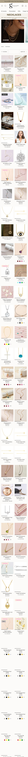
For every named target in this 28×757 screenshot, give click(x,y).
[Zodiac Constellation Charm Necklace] (7, 292)
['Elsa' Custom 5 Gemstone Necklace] (7, 175)
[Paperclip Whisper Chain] (7, 452)
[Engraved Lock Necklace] (7, 271)
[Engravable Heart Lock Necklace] (7, 605)
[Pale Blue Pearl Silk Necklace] (7, 749)
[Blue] (20, 282)
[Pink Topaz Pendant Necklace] (7, 373)
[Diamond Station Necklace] (7, 61)
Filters (5, 51)
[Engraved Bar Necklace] (7, 568)
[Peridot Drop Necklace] (7, 529)
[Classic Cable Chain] (21, 137)
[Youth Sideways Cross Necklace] (7, 510)
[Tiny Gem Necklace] (7, 99)
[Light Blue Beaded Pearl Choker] (7, 642)
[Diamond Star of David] (7, 230)
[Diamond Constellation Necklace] (21, 175)
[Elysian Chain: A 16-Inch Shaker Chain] (21, 490)
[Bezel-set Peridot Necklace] (7, 549)
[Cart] (25, 6)
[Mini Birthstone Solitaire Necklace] (21, 118)
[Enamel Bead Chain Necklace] (21, 271)
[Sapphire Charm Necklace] (21, 394)
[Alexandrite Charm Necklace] (21, 194)
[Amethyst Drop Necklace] (21, 249)
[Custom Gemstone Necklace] (21, 605)
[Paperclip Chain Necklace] (21, 61)
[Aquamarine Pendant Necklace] (7, 394)
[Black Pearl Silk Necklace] (21, 749)
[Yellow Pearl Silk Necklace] (7, 332)
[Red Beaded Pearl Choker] (7, 685)
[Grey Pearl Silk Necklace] (21, 728)
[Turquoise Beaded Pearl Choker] (7, 707)
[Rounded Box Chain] (21, 568)
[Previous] (2, 1)
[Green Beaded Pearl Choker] (21, 685)
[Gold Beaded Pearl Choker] (7, 664)
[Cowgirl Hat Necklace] (21, 586)
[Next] (26, 1)
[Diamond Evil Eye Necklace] (21, 230)
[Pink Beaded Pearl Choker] (21, 664)
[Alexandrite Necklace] (21, 549)
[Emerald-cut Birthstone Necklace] (21, 332)
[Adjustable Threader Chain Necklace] (7, 137)
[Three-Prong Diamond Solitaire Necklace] (21, 510)
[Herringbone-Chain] (7, 156)
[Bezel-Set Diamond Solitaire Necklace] (7, 471)
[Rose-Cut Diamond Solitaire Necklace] (21, 292)
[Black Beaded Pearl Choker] (21, 642)
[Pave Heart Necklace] (7, 213)
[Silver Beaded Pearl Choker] (21, 311)
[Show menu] (2, 6)
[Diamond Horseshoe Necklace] (7, 586)
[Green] (22, 282)
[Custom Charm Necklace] (21, 624)
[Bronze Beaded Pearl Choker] (21, 707)
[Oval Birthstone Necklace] (7, 194)
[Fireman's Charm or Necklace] (21, 156)
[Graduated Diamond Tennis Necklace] (7, 249)
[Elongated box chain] (21, 213)
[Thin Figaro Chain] (21, 452)
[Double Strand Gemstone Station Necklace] (7, 490)
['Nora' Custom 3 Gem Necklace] (21, 80)
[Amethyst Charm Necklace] (21, 415)
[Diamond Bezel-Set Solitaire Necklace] (7, 311)
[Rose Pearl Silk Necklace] (7, 728)
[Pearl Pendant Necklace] (21, 373)
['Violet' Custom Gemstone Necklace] (7, 624)
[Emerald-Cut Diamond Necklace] (21, 471)
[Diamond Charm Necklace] (7, 415)
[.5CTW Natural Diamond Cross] (7, 354)
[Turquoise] (18, 282)
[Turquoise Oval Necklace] (21, 354)
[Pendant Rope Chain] (21, 434)
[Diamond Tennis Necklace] (21, 99)
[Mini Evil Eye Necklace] (7, 434)
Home (2, 46)
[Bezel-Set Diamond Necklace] (21, 529)
